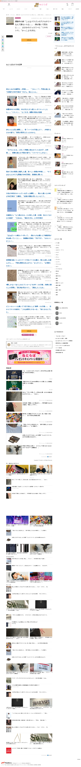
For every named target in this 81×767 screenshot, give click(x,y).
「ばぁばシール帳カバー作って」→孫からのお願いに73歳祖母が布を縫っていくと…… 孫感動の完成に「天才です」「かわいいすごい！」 (28, 238)
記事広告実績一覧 (58, 352)
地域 (57, 280)
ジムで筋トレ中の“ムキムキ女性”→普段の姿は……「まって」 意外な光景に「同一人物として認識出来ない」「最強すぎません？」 (68, 79)
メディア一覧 (3, 764)
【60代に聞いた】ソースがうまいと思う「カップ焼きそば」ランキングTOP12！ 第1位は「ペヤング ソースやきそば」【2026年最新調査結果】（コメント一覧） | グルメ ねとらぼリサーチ (65, 221)
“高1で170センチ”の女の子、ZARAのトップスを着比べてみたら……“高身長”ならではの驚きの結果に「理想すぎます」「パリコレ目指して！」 (68, 86)
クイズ (57, 252)
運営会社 (31, 764)
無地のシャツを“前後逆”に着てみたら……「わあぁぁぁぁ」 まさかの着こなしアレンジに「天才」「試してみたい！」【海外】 (67, 63)
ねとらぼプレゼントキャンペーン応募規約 (63, 340)
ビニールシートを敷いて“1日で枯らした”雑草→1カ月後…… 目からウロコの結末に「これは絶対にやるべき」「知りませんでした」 (29, 309)
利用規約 (78, 759)
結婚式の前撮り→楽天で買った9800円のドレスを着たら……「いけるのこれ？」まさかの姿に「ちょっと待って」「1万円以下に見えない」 (68, 56)
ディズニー (58, 259)
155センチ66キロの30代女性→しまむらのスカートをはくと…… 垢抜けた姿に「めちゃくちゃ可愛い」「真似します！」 (67, 109)
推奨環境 (39, 764)
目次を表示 (49, 36)
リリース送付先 (58, 347)
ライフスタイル (59, 268)
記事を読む (29, 40)
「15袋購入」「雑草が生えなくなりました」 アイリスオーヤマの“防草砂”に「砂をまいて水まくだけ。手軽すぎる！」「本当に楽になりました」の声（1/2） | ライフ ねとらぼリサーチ (65, 230)
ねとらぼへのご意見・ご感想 (60, 338)
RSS (29, 764)
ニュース (57, 261)
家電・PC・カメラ (59, 282)
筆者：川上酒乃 (14, 343)
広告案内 (12, 764)
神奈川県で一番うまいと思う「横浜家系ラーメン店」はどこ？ (67, 174)
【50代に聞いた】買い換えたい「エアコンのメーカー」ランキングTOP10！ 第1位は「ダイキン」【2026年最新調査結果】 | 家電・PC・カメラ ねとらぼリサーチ (65, 212)
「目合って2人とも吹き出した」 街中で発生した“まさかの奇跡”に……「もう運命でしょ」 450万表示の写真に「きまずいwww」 (68, 117)
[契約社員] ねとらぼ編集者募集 (61, 343)
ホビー (57, 266)
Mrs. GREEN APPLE (64, 307)
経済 (57, 292)
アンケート (57, 133)
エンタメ (57, 245)
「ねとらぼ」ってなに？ (59, 336)
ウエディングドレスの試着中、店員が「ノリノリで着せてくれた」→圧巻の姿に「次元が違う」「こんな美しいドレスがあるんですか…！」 (67, 94)
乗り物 (57, 271)
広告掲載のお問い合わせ (59, 350)
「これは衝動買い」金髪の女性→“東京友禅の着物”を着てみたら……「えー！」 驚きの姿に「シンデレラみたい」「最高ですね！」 (67, 125)
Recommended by (44, 456)
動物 (57, 278)
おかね (57, 247)
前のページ (25, 334)
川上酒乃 (50, 33)
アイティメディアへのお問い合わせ (62, 345)
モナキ (61, 323)
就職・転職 (58, 285)
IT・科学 (57, 242)
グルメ (57, 254)
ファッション (58, 264)
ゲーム (57, 257)
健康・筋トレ (58, 275)
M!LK (61, 313)
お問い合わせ (16, 764)
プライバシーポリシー (23, 764)
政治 (57, 287)
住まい (57, 273)
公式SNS (8, 764)
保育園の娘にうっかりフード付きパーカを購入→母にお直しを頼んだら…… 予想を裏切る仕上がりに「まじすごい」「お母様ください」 (28, 263)
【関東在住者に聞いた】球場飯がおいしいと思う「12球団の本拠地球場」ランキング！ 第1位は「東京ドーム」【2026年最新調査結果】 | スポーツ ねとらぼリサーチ (65, 194)
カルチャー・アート (60, 249)
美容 (57, 294)
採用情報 (35, 764)
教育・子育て (58, 290)
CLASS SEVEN (63, 318)
